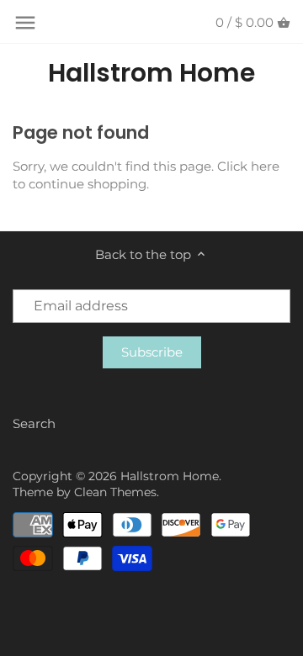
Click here (248, 166)
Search (34, 423)
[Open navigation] (25, 22)
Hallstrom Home (151, 73)
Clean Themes (115, 492)
